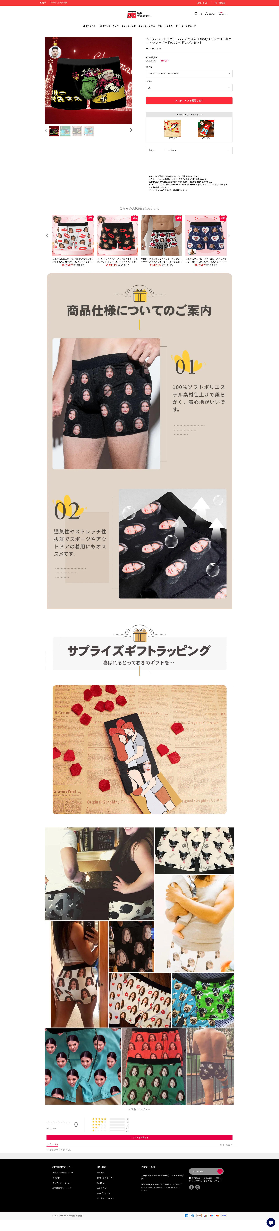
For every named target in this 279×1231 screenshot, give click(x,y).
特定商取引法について (61, 1188)
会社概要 (100, 1172)
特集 (160, 26)
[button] (52, 80)
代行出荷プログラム (105, 1198)
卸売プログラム (103, 1193)
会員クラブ (101, 1188)
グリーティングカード (186, 26)
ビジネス (168, 26)
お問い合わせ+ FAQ (105, 1177)
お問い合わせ (202, 3)
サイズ (149, 67)
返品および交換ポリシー (62, 1172)
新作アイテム (89, 26)
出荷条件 (56, 1177)
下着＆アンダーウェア (108, 26)
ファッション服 (128, 26)
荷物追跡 (221, 3)
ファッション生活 (146, 26)
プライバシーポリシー (61, 1183)
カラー (149, 81)
